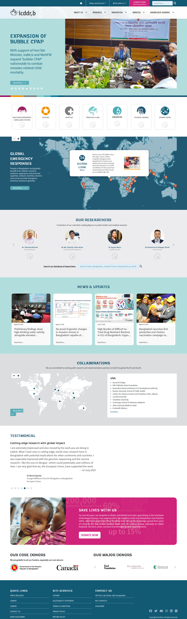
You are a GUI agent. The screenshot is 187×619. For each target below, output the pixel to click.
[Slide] (12, 88)
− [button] (14, 139)
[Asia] (73, 393)
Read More (19, 82)
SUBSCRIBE (99, 606)
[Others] (39, 399)
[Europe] (58, 390)
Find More (114, 412)
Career (13, 601)
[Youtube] (161, 611)
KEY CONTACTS (101, 601)
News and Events (96, 3)
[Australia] (84, 408)
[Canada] (34, 389)
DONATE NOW (139, 3)
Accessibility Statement (63, 601)
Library (13, 606)
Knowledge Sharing (160, 12)
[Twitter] (156, 611)
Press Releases (17, 595)
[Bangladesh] (74, 398)
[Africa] (60, 401)
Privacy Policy (59, 611)
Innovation (117, 12)
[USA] (34, 394)
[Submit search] (140, 266)
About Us (78, 12)
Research (97, 12)
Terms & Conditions (61, 606)
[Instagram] (166, 611)
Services (137, 12)
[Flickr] (176, 611)
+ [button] (18, 139)
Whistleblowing (17, 617)
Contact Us (15, 611)
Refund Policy (59, 617)
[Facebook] (150, 611)
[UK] (55, 390)
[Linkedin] (171, 611)
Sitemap (56, 595)
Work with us (118, 3)
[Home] (81, 3)
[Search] (175, 3)
